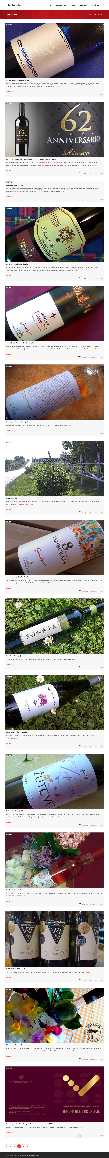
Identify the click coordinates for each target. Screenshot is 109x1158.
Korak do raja (11, 498)
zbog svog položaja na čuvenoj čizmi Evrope (53, 162)
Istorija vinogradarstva (15, 185)
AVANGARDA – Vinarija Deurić (18, 80)
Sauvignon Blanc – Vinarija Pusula (19, 422)
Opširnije (9, 92)
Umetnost (9, 1068)
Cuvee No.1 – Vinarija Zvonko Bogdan (20, 343)
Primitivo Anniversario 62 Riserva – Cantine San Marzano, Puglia (31, 159)
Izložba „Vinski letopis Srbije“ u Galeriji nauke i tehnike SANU (29, 1124)
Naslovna (89, 14)
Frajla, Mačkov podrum (15, 890)
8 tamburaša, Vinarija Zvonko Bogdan (20, 577)
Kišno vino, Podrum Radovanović (18, 1045)
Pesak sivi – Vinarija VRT (15, 969)
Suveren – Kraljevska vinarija (17, 264)
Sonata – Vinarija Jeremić (16, 656)
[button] (103, 5)
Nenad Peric (85, 1135)
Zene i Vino (84, 95)
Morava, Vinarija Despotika (16, 732)
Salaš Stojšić (25, 504)
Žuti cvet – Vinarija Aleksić (16, 811)
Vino (95, 14)
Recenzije (9, 24)
